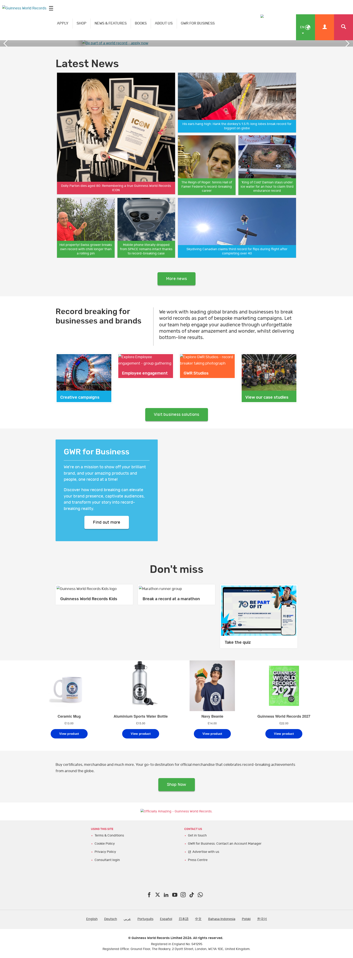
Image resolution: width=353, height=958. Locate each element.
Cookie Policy (105, 843)
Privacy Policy (105, 851)
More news (176, 279)
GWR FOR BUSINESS (198, 23)
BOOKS (141, 23)
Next (347, 43)
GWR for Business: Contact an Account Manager (224, 843)
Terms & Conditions (109, 835)
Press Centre (198, 860)
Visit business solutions (176, 415)
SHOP (81, 23)
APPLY (62, 23)
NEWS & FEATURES (111, 23)
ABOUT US (164, 23)
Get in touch (197, 835)
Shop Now (176, 785)
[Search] (343, 27)
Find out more (106, 522)
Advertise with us (205, 851)
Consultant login (107, 860)
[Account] (324, 27)
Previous (6, 43)
